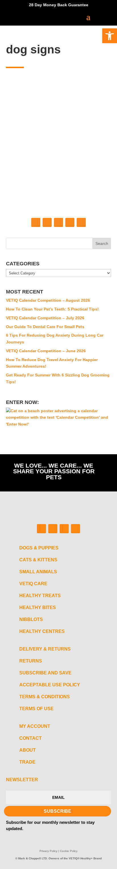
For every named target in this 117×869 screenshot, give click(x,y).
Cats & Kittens (38, 559)
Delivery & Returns (45, 649)
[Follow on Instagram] (47, 222)
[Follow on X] (69, 222)
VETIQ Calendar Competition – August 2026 (48, 300)
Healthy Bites (37, 607)
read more (27, 175)
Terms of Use (36, 708)
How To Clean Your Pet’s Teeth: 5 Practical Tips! (52, 309)
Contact (30, 738)
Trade (27, 762)
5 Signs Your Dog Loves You (51, 120)
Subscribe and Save (45, 672)
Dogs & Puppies (38, 547)
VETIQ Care (33, 583)
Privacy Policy (48, 851)
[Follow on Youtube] (81, 222)
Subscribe (57, 811)
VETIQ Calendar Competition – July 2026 (45, 318)
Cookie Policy (69, 851)
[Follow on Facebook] (35, 222)
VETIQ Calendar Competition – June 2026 (46, 351)
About (27, 750)
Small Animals (38, 571)
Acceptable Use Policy (49, 684)
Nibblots (31, 619)
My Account (34, 726)
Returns (30, 660)
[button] (109, 35)
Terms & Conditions (44, 696)
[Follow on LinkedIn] (58, 222)
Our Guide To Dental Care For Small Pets (45, 326)
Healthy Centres (42, 631)
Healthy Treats (40, 595)
